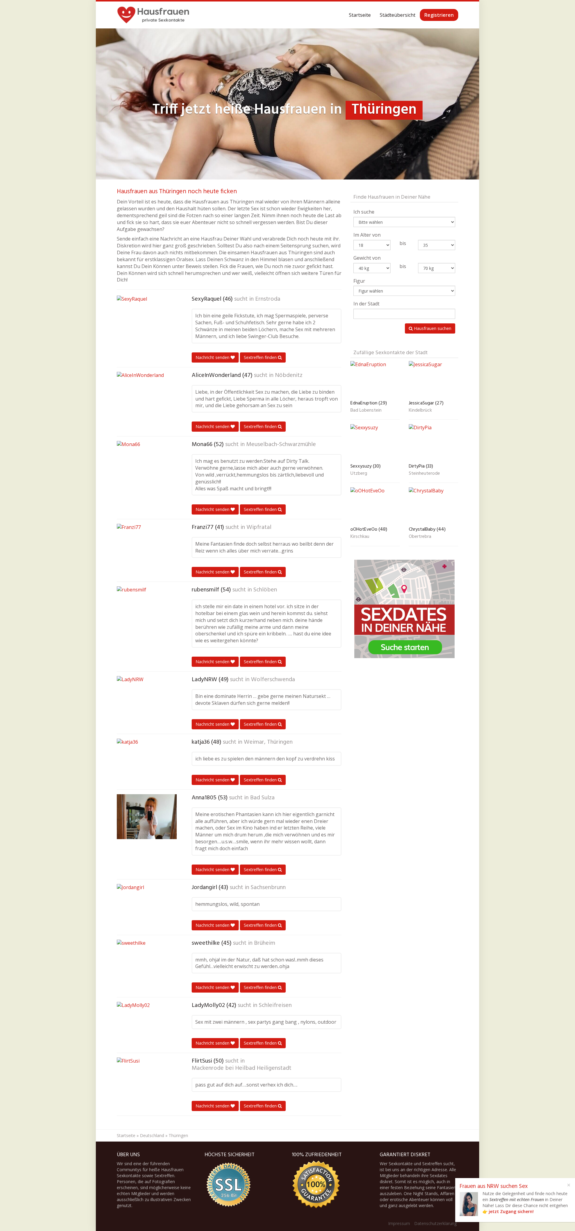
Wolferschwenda (273, 679)
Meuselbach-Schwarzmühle (281, 444)
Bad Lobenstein (366, 410)
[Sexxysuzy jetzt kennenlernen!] (375, 442)
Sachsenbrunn (268, 887)
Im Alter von (367, 235)
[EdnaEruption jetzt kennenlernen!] (375, 379)
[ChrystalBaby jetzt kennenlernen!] (433, 505)
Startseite (360, 15)
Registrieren (439, 15)
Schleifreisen (275, 1005)
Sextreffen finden (261, 357)
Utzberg (358, 474)
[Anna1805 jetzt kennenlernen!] (147, 816)
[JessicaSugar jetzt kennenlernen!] (433, 379)
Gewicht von (367, 258)
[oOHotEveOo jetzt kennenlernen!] (375, 505)
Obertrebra (420, 537)
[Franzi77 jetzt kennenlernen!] (147, 546)
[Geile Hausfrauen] (153, 15)
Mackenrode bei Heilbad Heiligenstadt (241, 1068)
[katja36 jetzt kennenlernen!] (147, 761)
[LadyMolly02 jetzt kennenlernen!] (147, 1024)
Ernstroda (267, 299)
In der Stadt (366, 303)
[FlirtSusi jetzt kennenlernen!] (147, 1079)
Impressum (399, 1223)
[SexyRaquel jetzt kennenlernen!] (147, 318)
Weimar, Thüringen (268, 742)
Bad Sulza (262, 797)
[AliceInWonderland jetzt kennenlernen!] (147, 394)
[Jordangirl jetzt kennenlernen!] (147, 906)
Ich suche (363, 212)
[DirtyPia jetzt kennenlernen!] (433, 442)
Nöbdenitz (288, 375)
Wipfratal (258, 527)
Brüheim (264, 943)
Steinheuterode (424, 474)
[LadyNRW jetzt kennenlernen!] (147, 698)
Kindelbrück (420, 410)
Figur (359, 281)
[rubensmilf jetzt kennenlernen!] (147, 608)
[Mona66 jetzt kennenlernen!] (147, 463)
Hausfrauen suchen (432, 328)
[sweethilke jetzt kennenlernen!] (147, 962)
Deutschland (152, 1135)
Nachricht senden (213, 357)
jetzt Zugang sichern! (511, 1211)
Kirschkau (359, 537)
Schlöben (265, 590)
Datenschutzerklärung (435, 1223)
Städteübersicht (397, 15)
